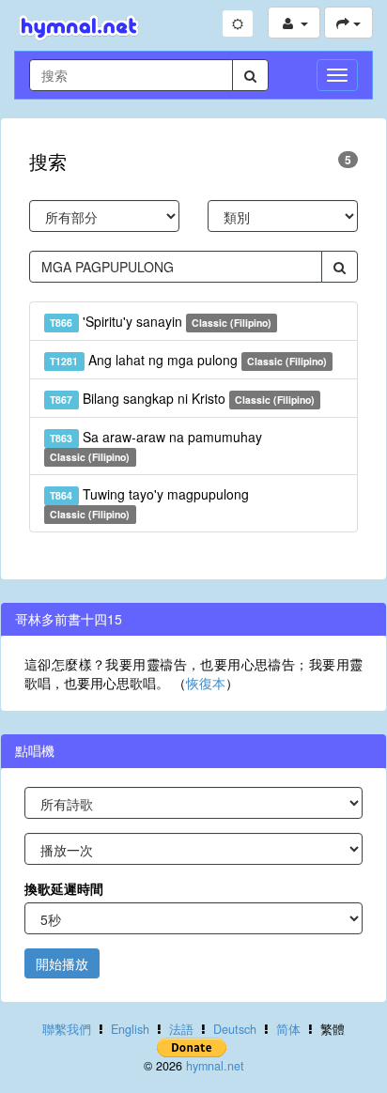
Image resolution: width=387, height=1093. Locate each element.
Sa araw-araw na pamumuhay (155, 445)
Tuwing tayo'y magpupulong (149, 503)
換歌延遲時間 (63, 888)
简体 (288, 1029)
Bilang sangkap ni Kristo (182, 398)
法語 (181, 1029)
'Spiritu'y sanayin (160, 321)
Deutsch (234, 1029)
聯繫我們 (66, 1029)
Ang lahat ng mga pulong (188, 359)
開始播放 (62, 963)
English (130, 1029)
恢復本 (205, 682)
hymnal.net (215, 1065)
